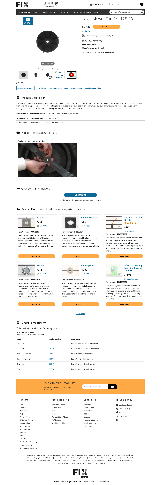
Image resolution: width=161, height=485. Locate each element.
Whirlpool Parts (94, 458)
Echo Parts (70, 455)
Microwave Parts (99, 461)
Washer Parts (31, 461)
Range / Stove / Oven (60, 417)
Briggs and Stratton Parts (56, 455)
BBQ (85, 414)
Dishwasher (56, 408)
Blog (96, 12)
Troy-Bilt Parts (81, 458)
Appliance (87, 405)
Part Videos (41, 88)
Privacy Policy (25, 417)
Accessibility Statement (29, 448)
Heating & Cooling (91, 420)
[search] (142, 11)
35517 (51, 364)
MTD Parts (48, 458)
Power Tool (88, 411)
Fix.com (24, 399)
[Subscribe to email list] (112, 386)
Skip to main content (80, 2)
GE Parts (92, 455)
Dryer (54, 411)
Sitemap (23, 432)
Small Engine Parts (62, 463)
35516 (51, 359)
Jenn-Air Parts (115, 455)
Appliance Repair (58, 405)
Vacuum (87, 417)
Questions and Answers (58, 88)
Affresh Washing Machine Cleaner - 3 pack (133, 268)
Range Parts (87, 461)
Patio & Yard (89, 426)
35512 (51, 354)
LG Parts (29, 458)
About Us (23, 411)
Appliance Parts (112, 461)
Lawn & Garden (90, 408)
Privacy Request (26, 445)
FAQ (45, 12)
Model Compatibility (93, 88)
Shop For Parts (92, 399)
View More (80, 313)
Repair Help (65, 12)
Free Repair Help (61, 399)
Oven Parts (77, 461)
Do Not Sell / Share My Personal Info (33, 442)
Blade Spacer (87, 265)
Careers (23, 438)
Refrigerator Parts (44, 461)
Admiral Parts (30, 455)
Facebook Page (124, 409)
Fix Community (124, 399)
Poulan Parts (70, 458)
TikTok (121, 412)
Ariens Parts (41, 455)
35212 (51, 343)
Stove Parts (67, 461)
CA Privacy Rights (26, 420)
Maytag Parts (38, 458)
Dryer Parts (57, 461)
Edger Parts (91, 463)
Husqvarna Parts (103, 455)
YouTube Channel (126, 405)
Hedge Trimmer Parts (78, 463)
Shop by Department (28, 12)
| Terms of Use (88, 481)
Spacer (40, 217)
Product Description (25, 88)
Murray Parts (59, 458)
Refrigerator (57, 420)
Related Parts (76, 88)
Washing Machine (58, 423)
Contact (54, 12)
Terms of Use (25, 426)
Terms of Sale (25, 429)
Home (22, 405)
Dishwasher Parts (128, 458)
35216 (51, 348)
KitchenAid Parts (128, 455)
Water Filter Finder (82, 12)
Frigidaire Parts (82, 455)
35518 (51, 369)
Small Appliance (90, 423)
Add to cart (106, 27)
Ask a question (81, 195)
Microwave (56, 414)
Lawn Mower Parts (126, 461)
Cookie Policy (25, 423)
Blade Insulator (88, 217)
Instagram (123, 416)
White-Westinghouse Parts (110, 458)
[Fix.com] (23, 4)
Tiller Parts (101, 463)
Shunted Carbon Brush (133, 218)
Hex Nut (41, 265)
